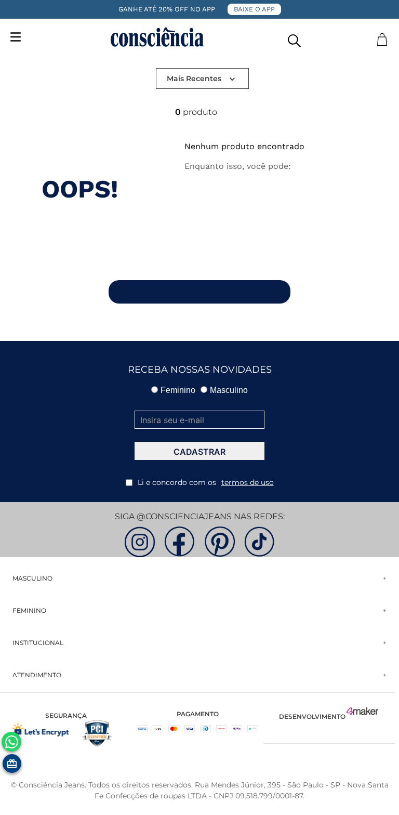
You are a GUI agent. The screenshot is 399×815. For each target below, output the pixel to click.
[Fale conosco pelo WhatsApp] (11, 742)
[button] (294, 38)
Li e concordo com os (206, 482)
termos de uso (247, 482)
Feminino (178, 390)
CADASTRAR (199, 451)
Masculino (229, 390)
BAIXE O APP (254, 9)
